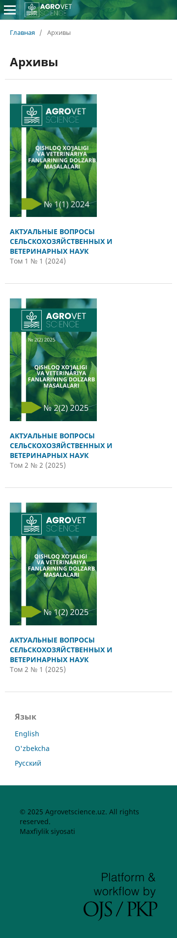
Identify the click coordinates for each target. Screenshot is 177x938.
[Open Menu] (10, 10)
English (27, 733)
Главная (22, 32)
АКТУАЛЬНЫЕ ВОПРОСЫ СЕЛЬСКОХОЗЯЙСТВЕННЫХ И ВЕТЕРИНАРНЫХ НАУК (61, 241)
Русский (28, 763)
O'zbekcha (32, 748)
